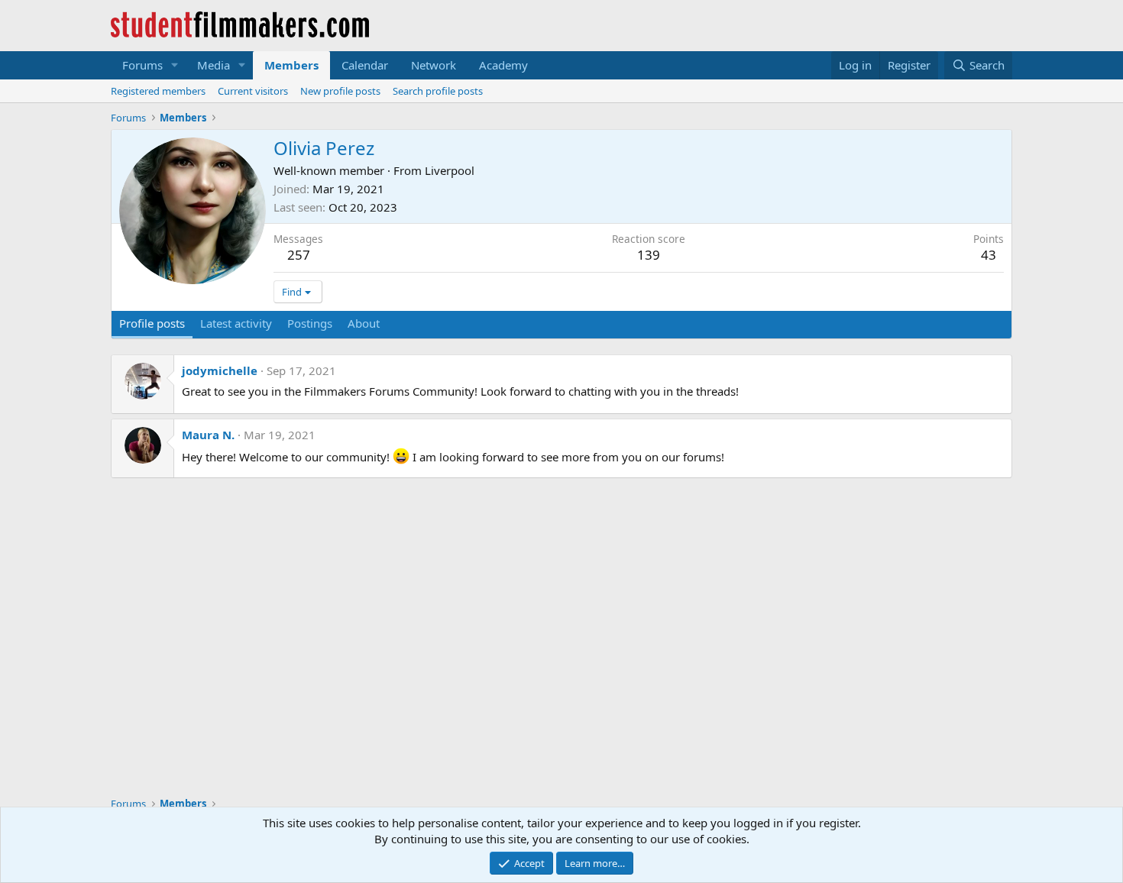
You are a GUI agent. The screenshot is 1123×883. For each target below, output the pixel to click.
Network (433, 65)
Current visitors (253, 91)
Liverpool (449, 170)
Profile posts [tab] (152, 323)
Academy (503, 65)
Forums (142, 65)
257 (298, 255)
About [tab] (364, 323)
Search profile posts (438, 91)
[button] (175, 65)
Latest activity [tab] (236, 323)
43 (988, 255)
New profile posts (340, 91)
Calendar (364, 65)
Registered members (158, 91)
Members (291, 65)
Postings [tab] (309, 323)
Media (213, 65)
